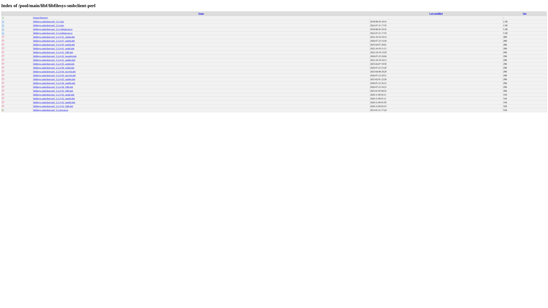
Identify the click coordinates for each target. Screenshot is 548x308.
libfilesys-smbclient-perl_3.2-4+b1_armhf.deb (53, 48)
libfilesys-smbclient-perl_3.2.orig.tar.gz (50, 110)
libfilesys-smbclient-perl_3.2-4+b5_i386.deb (53, 91)
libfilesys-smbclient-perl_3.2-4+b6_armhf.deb (53, 68)
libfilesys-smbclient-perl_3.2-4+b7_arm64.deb (54, 41)
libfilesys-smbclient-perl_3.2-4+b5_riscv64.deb (54, 75)
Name (201, 13)
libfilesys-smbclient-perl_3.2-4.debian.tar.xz (52, 33)
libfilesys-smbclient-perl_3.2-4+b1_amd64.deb (54, 60)
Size (525, 13)
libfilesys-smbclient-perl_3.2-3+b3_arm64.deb (54, 98)
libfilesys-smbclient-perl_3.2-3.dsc (48, 21)
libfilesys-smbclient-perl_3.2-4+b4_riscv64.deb (54, 71)
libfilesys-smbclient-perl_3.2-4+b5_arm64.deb (54, 44)
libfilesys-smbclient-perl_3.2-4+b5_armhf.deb (53, 64)
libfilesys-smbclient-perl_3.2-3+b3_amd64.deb (54, 102)
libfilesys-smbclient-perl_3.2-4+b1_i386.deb (53, 52)
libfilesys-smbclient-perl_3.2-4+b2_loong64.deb (54, 56)
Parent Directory (40, 18)
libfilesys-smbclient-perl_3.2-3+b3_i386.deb (53, 106)
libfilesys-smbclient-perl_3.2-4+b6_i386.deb (53, 87)
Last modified (436, 13)
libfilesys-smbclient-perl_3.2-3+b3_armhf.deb (53, 95)
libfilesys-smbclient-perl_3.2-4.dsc (48, 25)
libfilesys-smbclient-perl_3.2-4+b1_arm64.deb (54, 37)
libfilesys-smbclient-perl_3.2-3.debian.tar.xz (52, 29)
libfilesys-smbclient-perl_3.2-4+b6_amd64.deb (54, 83)
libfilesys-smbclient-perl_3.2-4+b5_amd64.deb (54, 79)
